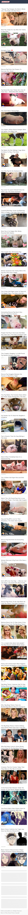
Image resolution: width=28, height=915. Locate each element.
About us (3, 912)
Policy (6, 912)
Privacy (13, 912)
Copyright (17, 912)
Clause (9, 912)
